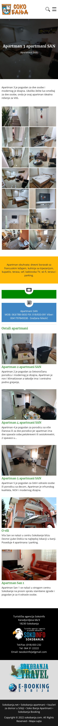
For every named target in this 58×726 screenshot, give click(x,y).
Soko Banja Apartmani (39, 708)
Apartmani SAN (29, 52)
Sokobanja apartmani (33, 704)
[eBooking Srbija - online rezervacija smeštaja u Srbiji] (29, 689)
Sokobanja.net (10, 704)
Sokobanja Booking (29, 711)
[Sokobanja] (29, 673)
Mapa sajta (35, 721)
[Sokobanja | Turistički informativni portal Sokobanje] (15, 9)
